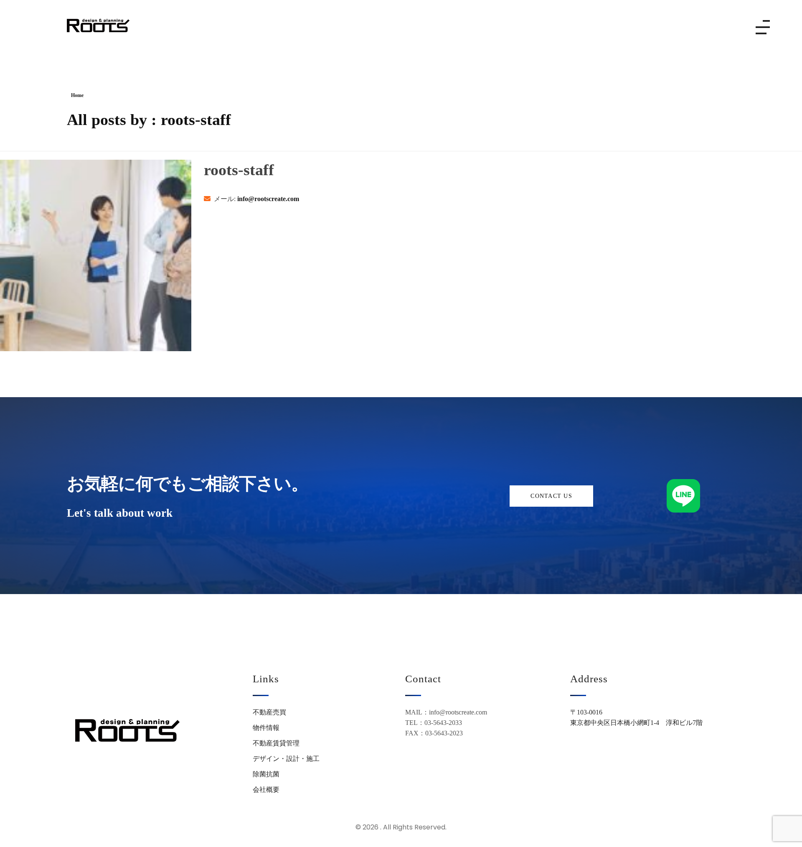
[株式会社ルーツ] (98, 25)
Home (77, 95)
